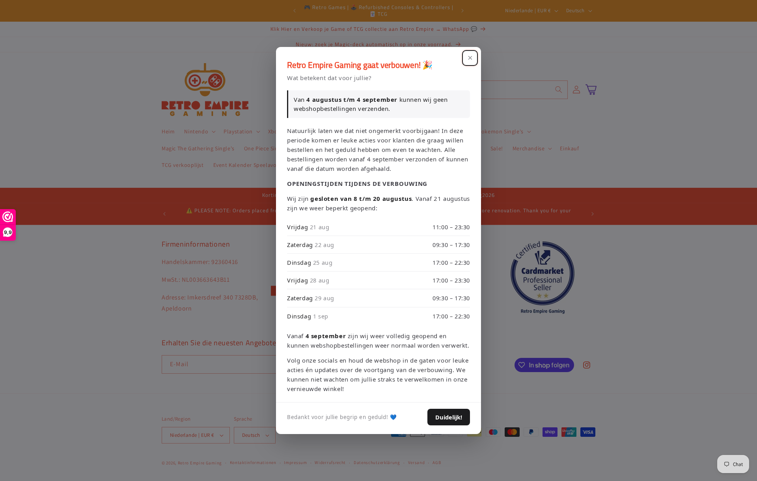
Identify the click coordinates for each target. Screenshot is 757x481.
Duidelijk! (448, 417)
